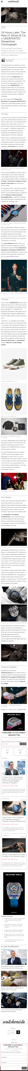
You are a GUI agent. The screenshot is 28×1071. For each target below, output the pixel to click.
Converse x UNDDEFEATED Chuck (9, 381)
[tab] (7, 752)
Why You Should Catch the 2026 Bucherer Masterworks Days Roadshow (11, 1010)
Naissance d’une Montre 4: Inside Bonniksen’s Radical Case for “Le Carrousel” (12, 989)
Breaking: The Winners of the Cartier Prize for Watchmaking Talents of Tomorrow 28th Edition (14, 936)
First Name (4, 1057)
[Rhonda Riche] (3, 59)
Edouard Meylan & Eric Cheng (8, 491)
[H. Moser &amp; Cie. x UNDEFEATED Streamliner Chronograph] (14, 426)
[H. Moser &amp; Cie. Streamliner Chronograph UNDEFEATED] (14, 275)
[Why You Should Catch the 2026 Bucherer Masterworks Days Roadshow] (14, 1000)
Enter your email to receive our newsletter (11, 741)
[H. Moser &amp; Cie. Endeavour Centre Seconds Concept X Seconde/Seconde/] (14, 213)
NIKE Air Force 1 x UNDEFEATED (8, 416)
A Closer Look (5, 798)
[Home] (14, 1)
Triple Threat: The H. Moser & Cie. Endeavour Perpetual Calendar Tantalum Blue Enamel (13, 819)
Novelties (3, 26)
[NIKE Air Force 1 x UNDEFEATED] (14, 399)
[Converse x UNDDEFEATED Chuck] (14, 364)
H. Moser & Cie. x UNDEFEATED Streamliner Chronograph (11, 437)
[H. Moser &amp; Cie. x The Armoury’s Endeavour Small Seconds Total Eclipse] (14, 158)
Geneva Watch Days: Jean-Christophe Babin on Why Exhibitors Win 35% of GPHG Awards (14, 920)
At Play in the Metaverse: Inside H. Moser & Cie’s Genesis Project (13, 856)
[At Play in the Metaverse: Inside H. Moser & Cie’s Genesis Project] (14, 845)
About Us (14, 1039)
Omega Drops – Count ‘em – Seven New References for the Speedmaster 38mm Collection (13, 926)
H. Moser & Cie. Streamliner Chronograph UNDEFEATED (14, 293)
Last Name (4, 1062)
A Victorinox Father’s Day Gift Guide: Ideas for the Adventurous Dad (13, 940)
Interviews (4, 758)
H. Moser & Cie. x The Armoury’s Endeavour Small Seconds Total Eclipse (12, 169)
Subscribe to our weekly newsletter (14, 734)
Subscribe (13, 1028)
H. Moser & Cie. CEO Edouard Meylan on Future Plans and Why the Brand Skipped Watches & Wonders (12, 780)
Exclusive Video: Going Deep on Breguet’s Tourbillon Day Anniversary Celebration (13, 930)
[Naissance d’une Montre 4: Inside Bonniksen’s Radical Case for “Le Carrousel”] (14, 978)
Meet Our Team (14, 1042)
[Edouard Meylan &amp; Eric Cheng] (14, 481)
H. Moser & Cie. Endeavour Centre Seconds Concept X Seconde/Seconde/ (13, 224)
